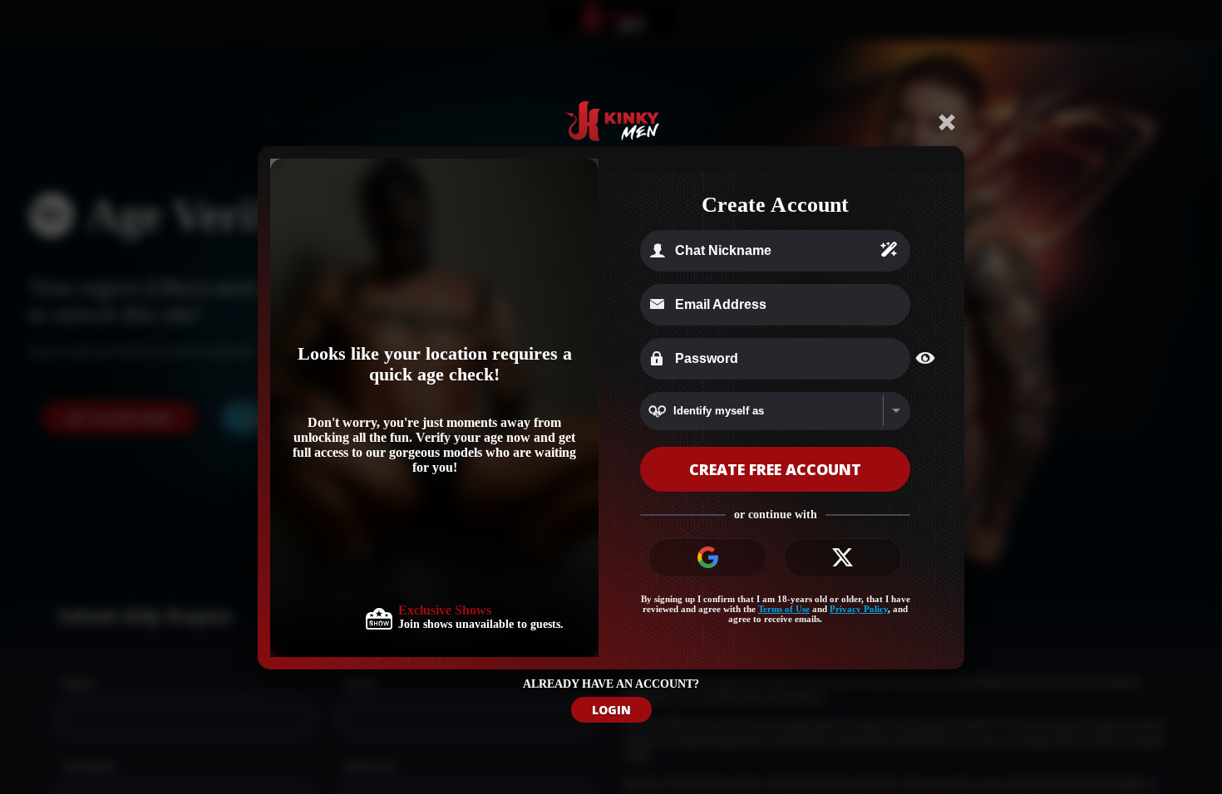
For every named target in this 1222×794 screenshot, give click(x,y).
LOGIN (611, 710)
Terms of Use (784, 609)
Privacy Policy (859, 609)
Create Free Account (775, 469)
